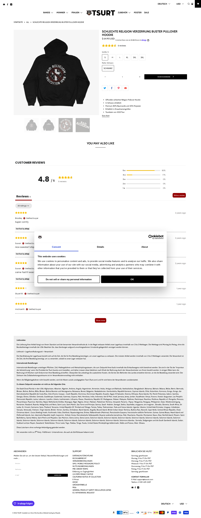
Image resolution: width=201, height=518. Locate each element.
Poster (138, 12)
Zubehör (122, 12)
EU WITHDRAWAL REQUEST (83, 493)
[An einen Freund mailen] (125, 88)
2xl (134, 57)
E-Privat (76, 479)
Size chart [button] (105, 116)
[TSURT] (100, 13)
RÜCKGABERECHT (79, 458)
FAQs (74, 487)
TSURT (19, 513)
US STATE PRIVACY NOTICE (83, 474)
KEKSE (75, 482)
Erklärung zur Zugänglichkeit (83, 471)
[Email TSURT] (4, 4)
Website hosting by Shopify (51, 513)
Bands (46, 12)
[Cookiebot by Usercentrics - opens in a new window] (150, 237)
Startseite (18, 22)
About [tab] (144, 246)
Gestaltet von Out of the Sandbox (32, 513)
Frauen (75, 12)
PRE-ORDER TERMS (80, 469)
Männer (61, 12)
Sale (146, 12)
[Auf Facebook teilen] (111, 88)
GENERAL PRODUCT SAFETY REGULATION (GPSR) (92, 490)
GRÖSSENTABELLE (80, 485)
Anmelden (57, 475)
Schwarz (108, 68)
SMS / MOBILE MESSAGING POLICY (86, 463)
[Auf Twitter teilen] (105, 88)
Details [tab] (100, 246)
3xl (142, 57)
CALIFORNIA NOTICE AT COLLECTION (87, 477)
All (27, 22)
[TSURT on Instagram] (12, 4)
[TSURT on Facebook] (8, 4)
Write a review (179, 195)
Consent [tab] (56, 246)
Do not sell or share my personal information (69, 279)
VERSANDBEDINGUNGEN (82, 461)
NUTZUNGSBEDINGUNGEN (83, 466)
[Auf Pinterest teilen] (118, 88)
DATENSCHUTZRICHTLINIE (83, 455)
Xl (127, 57)
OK (132, 279)
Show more (100, 320)
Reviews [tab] (23, 196)
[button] (144, 170)
